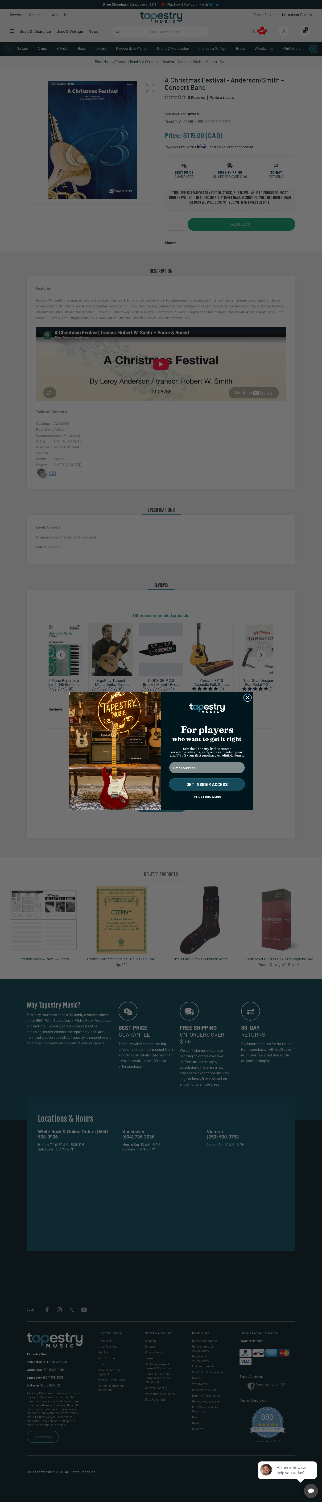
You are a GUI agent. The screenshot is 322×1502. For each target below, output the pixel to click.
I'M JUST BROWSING (207, 797)
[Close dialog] (247, 697)
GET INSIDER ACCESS (207, 784)
